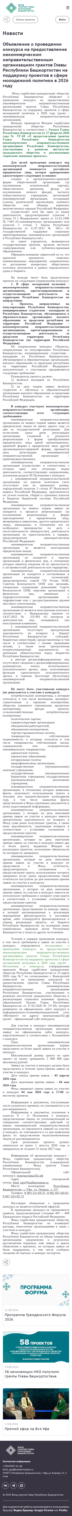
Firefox (63, 1510)
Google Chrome (43, 1510)
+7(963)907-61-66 (12, 1466)
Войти (62, 19)
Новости (13, 33)
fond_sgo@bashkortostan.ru (18, 1469)
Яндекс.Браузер (23, 1510)
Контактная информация (16, 1461)
